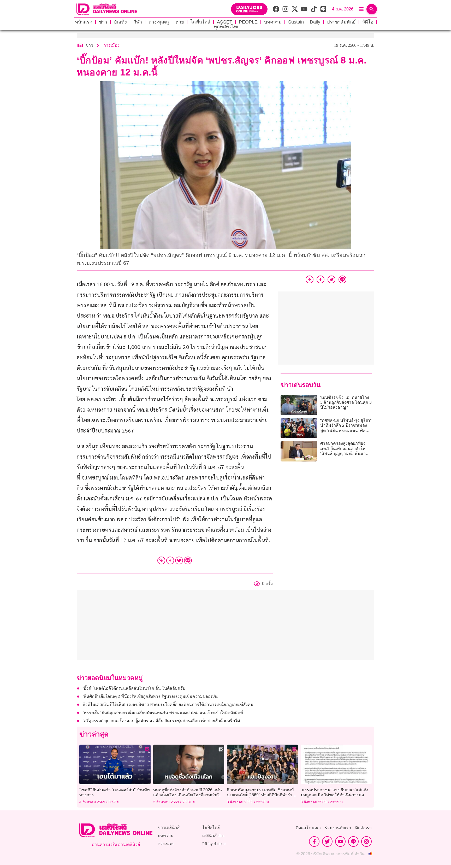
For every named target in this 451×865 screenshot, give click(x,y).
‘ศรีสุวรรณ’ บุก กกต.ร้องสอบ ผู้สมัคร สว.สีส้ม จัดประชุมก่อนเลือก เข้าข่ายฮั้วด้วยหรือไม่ (161, 720)
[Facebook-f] (314, 841)
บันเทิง (120, 22)
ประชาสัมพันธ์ (341, 22)
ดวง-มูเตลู (159, 22)
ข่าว (103, 22)
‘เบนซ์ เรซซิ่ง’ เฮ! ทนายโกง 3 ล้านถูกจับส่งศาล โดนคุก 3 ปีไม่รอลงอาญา (346, 402)
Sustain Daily (304, 22)
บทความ (273, 22)
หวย (179, 22)
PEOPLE (248, 22)
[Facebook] (170, 560)
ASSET (224, 22)
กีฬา (137, 22)
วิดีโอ (367, 22)
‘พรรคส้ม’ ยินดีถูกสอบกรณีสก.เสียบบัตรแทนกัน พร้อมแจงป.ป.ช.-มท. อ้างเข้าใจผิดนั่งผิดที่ (163, 712)
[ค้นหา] (371, 9)
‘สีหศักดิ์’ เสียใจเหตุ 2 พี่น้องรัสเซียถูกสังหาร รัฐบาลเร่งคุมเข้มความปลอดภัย (150, 696)
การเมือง (111, 45)
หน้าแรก (83, 22)
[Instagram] (366, 841)
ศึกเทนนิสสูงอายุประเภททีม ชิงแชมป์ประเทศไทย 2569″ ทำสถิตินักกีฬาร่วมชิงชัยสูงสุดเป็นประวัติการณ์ (261, 795)
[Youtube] (340, 841)
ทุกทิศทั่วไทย (227, 26)
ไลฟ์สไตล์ (200, 22)
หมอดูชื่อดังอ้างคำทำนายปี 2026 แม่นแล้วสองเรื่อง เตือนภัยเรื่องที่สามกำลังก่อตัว (187, 795)
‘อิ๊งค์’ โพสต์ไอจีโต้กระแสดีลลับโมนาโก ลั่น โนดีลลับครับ (134, 688)
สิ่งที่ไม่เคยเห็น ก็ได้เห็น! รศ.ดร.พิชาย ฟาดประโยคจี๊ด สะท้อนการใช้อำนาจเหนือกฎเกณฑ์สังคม (168, 704)
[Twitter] (179, 560)
